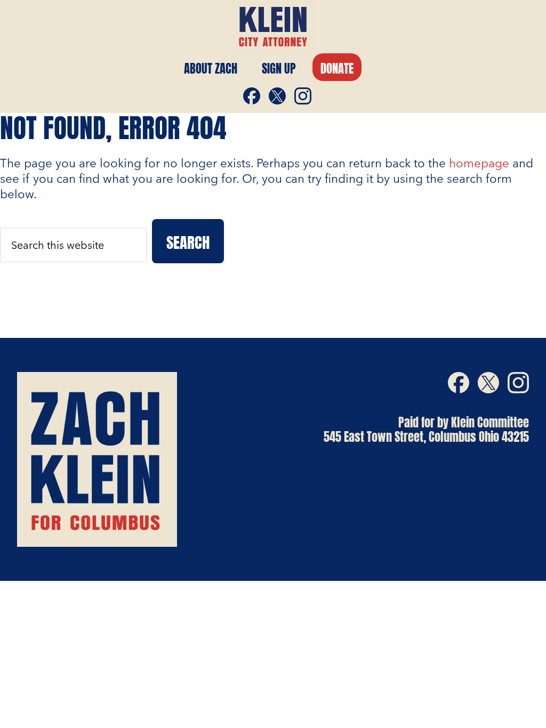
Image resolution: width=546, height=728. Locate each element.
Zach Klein (273, 26)
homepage (479, 163)
